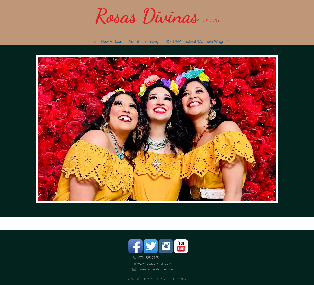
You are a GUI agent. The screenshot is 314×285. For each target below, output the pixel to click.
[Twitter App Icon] (151, 246)
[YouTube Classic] (181, 246)
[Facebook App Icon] (135, 246)
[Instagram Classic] (166, 246)
